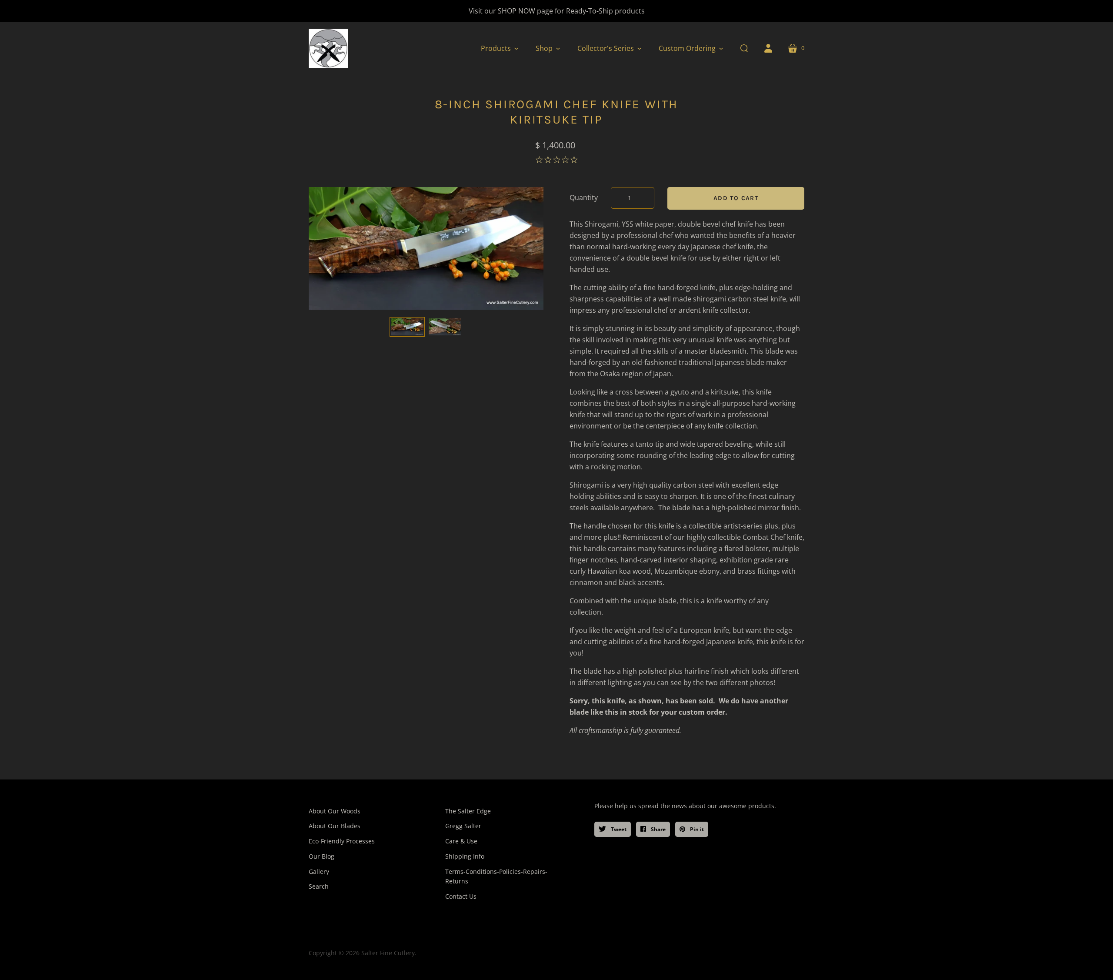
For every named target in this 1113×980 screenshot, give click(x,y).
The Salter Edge (468, 811)
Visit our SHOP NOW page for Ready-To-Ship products (557, 11)
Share (658, 829)
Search (319, 886)
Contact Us (461, 896)
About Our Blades (334, 826)
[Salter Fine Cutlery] (328, 48)
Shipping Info (464, 856)
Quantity (584, 197)
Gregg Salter (463, 826)
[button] (499, 48)
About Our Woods (334, 811)
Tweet (618, 829)
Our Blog (321, 856)
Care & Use (461, 841)
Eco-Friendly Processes (342, 841)
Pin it (696, 829)
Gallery (319, 871)
